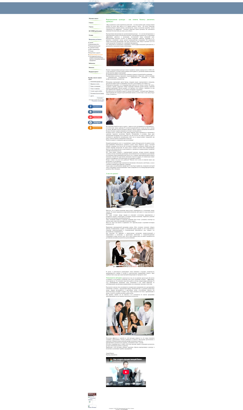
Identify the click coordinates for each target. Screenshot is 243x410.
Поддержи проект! (93, 71)
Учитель (91, 27)
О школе (91, 22)
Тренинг (91, 42)
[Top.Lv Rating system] (92, 395)
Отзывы (91, 35)
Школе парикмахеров (94, 49)
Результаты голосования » (98, 101)
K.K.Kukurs (125, 409)
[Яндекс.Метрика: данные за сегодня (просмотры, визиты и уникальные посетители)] (92, 406)
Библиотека (92, 63)
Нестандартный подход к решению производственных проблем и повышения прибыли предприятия (97, 58)
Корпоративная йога (94, 44)
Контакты (91, 67)
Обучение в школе (93, 18)
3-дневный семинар (94, 47)
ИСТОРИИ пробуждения (95, 31)
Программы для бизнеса (95, 39)
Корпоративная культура (96, 54)
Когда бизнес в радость (94, 52)
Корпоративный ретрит (94, 46)
